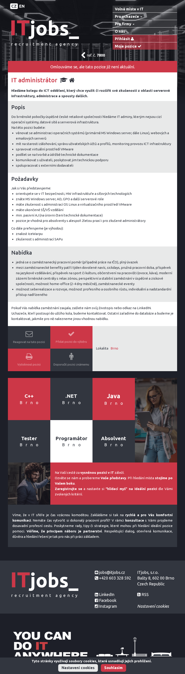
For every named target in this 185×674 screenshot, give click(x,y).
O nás (120, 31)
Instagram (108, 606)
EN (22, 6)
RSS (145, 594)
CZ (14, 6)
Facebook (107, 600)
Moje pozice (126, 46)
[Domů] (45, 29)
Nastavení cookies (78, 668)
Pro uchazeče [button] (127, 16)
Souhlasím (113, 668)
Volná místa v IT (129, 9)
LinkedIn (106, 594)
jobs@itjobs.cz (112, 572)
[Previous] (83, 56)
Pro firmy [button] (123, 24)
